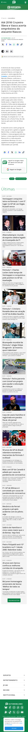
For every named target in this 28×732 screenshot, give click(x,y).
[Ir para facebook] (10, 707)
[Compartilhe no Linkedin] (10, 44)
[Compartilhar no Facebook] (7, 44)
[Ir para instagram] (14, 707)
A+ (7, 51)
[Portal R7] (14, 2)
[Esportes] (14, 7)
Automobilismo (11, 18)
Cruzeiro (4, 76)
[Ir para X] (14, 712)
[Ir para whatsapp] (18, 712)
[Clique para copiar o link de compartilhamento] (21, 44)
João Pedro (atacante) (21, 178)
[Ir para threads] (22, 707)
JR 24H (5, 685)
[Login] (25, 2)
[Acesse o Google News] (18, 44)
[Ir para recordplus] (6, 712)
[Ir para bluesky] (6, 707)
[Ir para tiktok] (10, 712)
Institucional (9, 695)
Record (6, 690)
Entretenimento (10, 680)
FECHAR (14, 728)
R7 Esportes (3, 18)
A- (11, 51)
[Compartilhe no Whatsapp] (14, 44)
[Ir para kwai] (18, 707)
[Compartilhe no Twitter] (3, 44)
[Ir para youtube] (22, 712)
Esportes (7, 675)
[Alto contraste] (2, 51)
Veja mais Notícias (14, 600)
